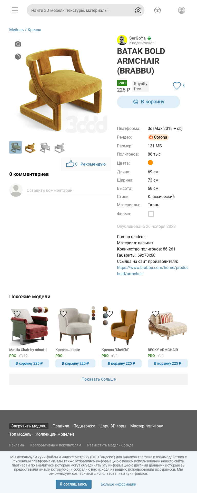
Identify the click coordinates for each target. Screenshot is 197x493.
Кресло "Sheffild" (116, 350)
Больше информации (118, 484)
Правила (61, 426)
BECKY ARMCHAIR (163, 350)
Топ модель (20, 434)
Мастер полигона (146, 426)
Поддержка (84, 426)
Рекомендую (90, 164)
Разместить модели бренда (110, 445)
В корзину (152, 101)
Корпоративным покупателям (55, 445)
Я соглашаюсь (73, 484)
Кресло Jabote (67, 350)
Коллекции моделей (55, 434)
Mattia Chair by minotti (28, 350)
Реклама (16, 445)
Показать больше (99, 379)
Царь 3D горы (113, 426)
